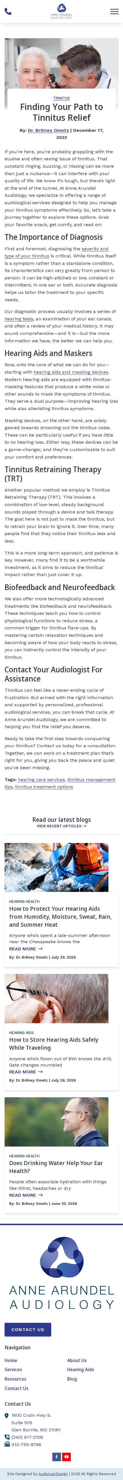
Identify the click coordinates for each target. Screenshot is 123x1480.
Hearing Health (24, 901)
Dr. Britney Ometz (48, 130)
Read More (22, 948)
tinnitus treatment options (44, 786)
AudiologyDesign (53, 1474)
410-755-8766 (26, 1444)
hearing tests (19, 319)
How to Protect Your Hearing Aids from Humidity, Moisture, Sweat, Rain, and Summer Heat (60, 916)
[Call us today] (8, 11)
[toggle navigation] (114, 11)
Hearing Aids (21, 1033)
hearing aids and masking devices (71, 372)
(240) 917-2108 (27, 1437)
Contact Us (27, 1329)
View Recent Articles (59, 826)
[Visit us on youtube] (66, 1457)
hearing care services (41, 779)
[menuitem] (30, 1360)
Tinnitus (61, 98)
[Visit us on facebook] (56, 1457)
